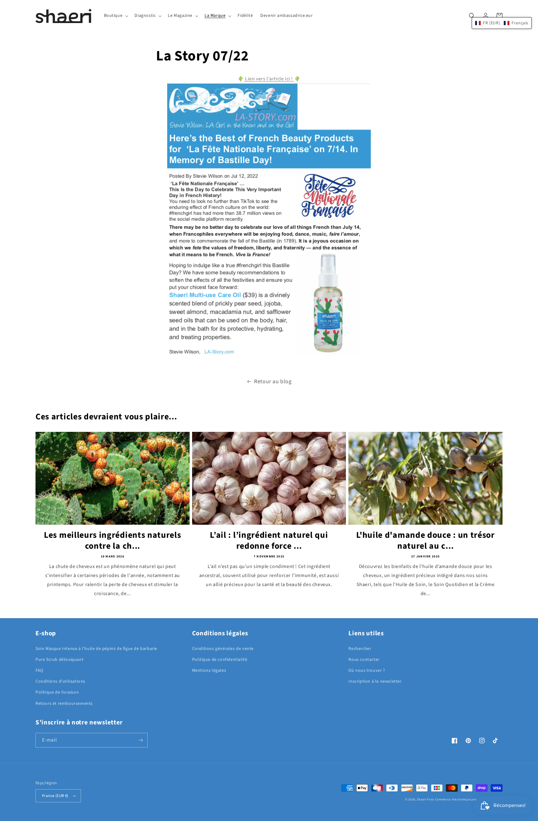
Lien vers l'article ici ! (269, 78)
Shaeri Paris (425, 799)
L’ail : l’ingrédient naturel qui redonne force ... (269, 541)
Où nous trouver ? (366, 670)
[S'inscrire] (140, 740)
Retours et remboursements (64, 703)
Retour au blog (272, 381)
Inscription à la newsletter (375, 681)
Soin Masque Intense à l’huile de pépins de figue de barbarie (96, 649)
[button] (115, 15)
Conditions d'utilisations (60, 681)
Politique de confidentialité (220, 659)
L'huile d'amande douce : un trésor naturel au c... (425, 541)
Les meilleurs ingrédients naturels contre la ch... (112, 541)
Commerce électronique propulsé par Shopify (469, 799)
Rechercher (359, 649)
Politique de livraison (57, 692)
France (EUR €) (55, 796)
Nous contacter (363, 659)
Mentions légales (209, 670)
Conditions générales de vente (223, 649)
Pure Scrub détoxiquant (59, 659)
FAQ (39, 670)
